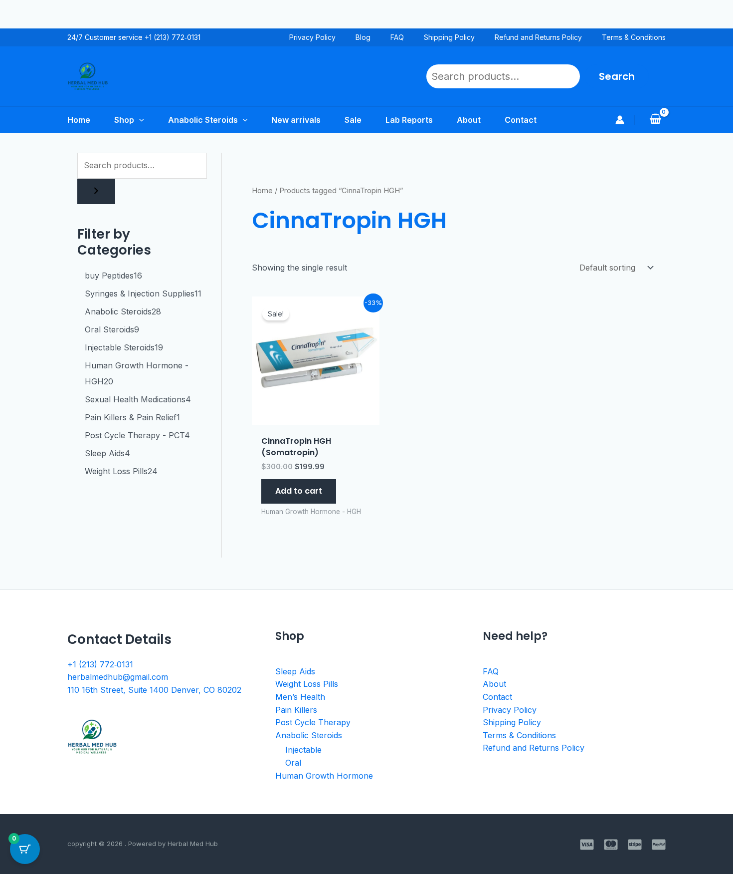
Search (617, 76)
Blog (363, 37)
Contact (497, 697)
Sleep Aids (295, 671)
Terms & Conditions (634, 37)
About (494, 684)
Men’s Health (300, 697)
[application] (139, 120)
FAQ (397, 37)
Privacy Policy (312, 37)
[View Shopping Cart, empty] (655, 120)
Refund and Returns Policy (538, 37)
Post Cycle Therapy (313, 722)
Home (262, 190)
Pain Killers (296, 710)
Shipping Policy (449, 37)
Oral (293, 763)
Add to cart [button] (298, 491)
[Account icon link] (619, 119)
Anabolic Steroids (308, 735)
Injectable (303, 750)
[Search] (96, 191)
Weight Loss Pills (306, 684)
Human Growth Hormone (324, 776)
